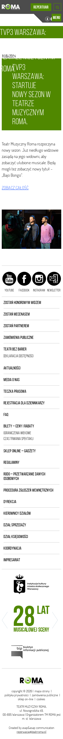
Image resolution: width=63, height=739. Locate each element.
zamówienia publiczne (45, 695)
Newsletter (54, 290)
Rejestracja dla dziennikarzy (24, 403)
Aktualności (12, 368)
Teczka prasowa (15, 391)
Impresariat (12, 560)
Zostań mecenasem (17, 314)
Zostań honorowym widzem (22, 302)
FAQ (6, 414)
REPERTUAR (40, 7)
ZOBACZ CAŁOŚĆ (15, 187)
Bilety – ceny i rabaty (19, 426)
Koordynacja (12, 548)
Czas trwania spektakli (18, 439)
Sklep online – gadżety (20, 451)
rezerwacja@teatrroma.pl (31, 732)
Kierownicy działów (17, 513)
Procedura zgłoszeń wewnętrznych (28, 490)
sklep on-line (25, 699)
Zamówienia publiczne (19, 337)
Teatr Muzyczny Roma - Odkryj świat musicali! (11, 7)
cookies (41, 699)
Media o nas (12, 379)
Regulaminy (11, 462)
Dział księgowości (16, 536)
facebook (24, 290)
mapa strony (42, 691)
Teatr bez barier (15, 349)
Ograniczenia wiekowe (17, 433)
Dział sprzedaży (15, 525)
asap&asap (28, 728)
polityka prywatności (17, 695)
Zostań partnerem (16, 326)
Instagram (39, 290)
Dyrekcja (10, 501)
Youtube (9, 290)
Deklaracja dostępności (18, 356)
